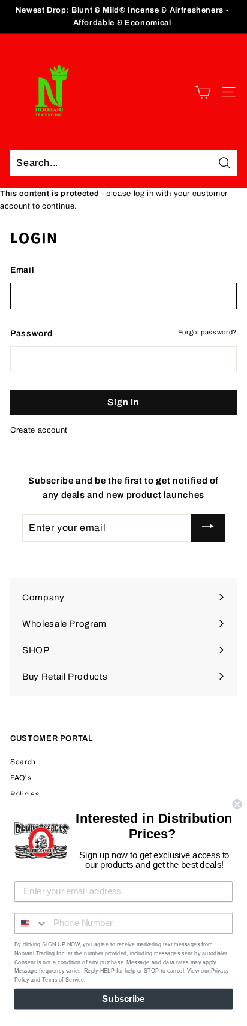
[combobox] (31, 923)
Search (23, 762)
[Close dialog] (236, 804)
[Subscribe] (208, 528)
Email (22, 269)
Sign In (123, 402)
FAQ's (20, 778)
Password (31, 333)
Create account (39, 430)
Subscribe (123, 999)
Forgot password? (207, 332)
